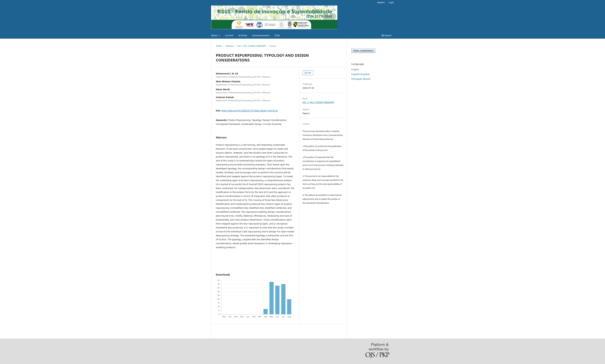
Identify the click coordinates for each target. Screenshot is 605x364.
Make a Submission (363, 50)
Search (388, 35)
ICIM (277, 35)
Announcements (261, 35)
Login (391, 2)
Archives (242, 35)
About (214, 35)
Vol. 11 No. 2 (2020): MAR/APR (251, 45)
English (355, 69)
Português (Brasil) (360, 78)
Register (381, 2)
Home (219, 45)
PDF (309, 72)
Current (229, 35)
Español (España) (360, 74)
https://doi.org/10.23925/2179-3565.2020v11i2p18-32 (249, 110)
